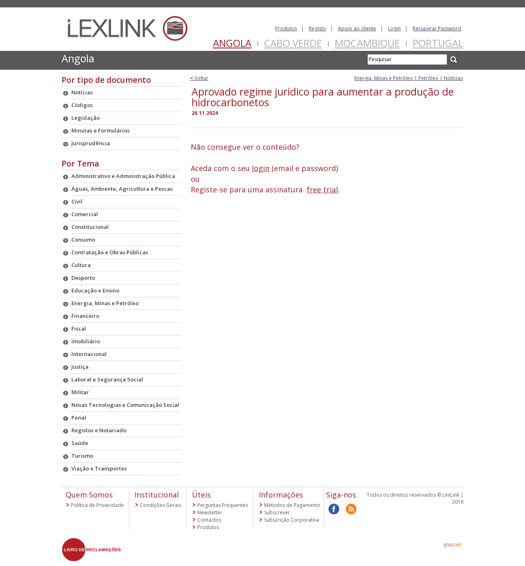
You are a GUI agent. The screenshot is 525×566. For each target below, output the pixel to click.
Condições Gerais (160, 505)
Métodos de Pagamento (292, 505)
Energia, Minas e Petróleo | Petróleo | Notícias (408, 78)
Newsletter (209, 512)
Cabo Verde (293, 43)
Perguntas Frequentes (222, 505)
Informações (281, 495)
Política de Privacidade (97, 505)
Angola (232, 43)
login (260, 168)
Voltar (199, 78)
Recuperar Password (437, 28)
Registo (317, 28)
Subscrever (277, 512)
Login (394, 28)
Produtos (286, 28)
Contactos (209, 519)
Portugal (438, 43)
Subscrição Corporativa (291, 519)
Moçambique (367, 43)
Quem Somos (89, 495)
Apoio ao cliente (357, 28)
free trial (322, 189)
